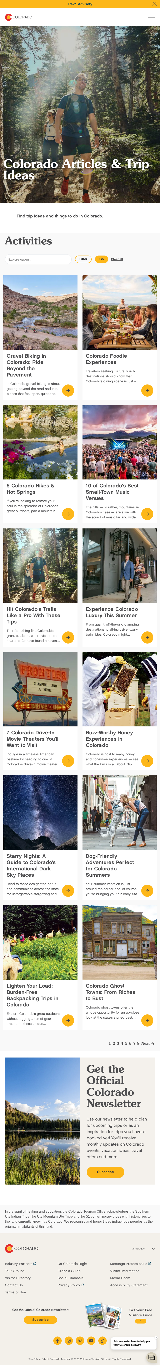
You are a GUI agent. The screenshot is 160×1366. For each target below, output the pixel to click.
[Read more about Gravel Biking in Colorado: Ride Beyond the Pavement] (68, 390)
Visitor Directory (18, 1278)
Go (101, 259)
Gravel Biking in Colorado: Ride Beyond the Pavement (26, 365)
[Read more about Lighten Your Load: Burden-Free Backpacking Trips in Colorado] (68, 1020)
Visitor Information (124, 1271)
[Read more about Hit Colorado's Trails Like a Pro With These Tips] (68, 637)
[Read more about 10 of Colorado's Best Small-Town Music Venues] (147, 514)
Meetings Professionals (128, 1264)
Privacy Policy (69, 1285)
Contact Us (14, 1285)
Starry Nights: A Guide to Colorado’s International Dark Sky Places (31, 866)
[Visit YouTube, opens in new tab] (91, 1340)
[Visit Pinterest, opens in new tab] (80, 1340)
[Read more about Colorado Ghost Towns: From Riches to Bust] (147, 1020)
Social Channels (71, 1278)
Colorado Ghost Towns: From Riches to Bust (110, 992)
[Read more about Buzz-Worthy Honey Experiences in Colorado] (147, 761)
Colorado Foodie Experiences (106, 359)
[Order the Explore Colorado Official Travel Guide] (140, 1321)
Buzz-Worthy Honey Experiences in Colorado (109, 739)
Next (145, 1044)
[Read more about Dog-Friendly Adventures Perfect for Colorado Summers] (147, 891)
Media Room (120, 1278)
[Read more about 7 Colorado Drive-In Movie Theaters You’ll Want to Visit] (68, 761)
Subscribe (105, 1172)
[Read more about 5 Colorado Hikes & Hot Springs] (68, 514)
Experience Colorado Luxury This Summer (112, 612)
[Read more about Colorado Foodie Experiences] (147, 390)
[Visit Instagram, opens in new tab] (69, 1340)
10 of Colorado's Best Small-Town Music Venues (112, 492)
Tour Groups (15, 1271)
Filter (83, 259)
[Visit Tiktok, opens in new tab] (102, 1340)
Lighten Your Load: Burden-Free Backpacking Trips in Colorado (32, 995)
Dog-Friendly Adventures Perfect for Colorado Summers (110, 866)
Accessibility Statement (129, 1285)
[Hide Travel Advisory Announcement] (154, 4)
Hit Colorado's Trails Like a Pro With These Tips (33, 615)
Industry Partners (18, 1264)
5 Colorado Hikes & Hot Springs (31, 489)
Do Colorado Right (72, 1264)
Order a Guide (69, 1271)
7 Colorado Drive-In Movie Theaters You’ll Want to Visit (32, 739)
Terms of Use (15, 1292)
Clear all (117, 259)
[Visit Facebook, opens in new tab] (57, 1340)
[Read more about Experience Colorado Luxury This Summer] (147, 637)
